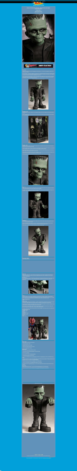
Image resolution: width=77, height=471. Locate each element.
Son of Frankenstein (34, 356)
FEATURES (36, 0)
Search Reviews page (31, 363)
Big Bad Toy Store (25, 345)
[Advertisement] (38, 266)
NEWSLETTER (39, 0)
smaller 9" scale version (35, 73)
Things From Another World (26, 346)
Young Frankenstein (35, 359)
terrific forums (39, 366)
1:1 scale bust (27, 352)
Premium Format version (34, 362)
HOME (44, 0)
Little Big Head (43, 356)
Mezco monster (32, 351)
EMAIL (42, 0)
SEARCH (34, 0)
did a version (27, 355)
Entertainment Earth (25, 343)
